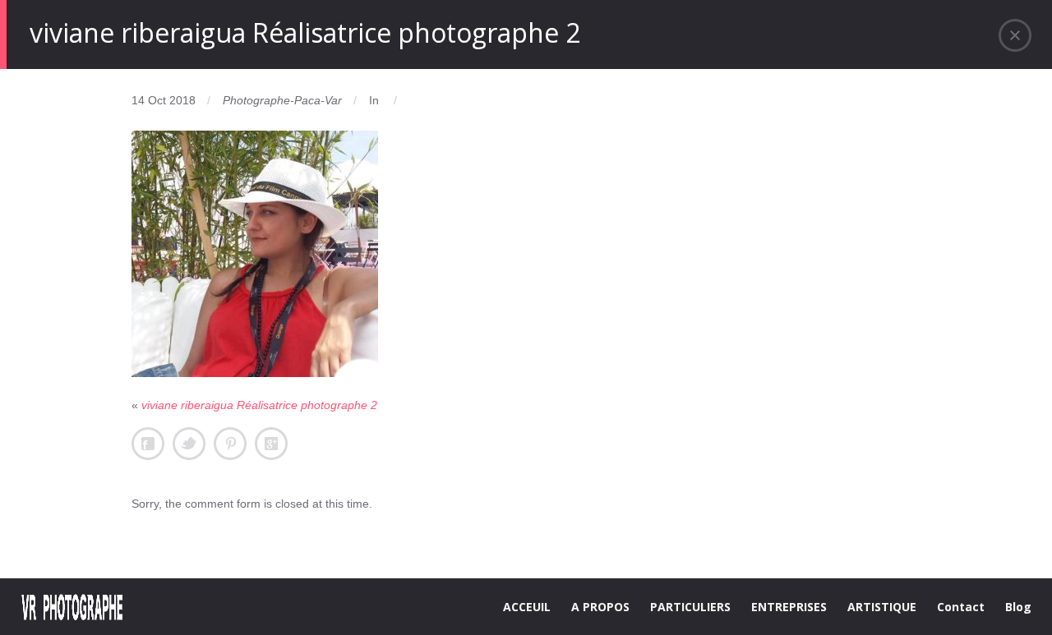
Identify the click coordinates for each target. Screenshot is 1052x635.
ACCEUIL (527, 606)
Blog (1018, 606)
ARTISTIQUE (881, 606)
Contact (961, 606)
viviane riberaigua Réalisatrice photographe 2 (259, 405)
